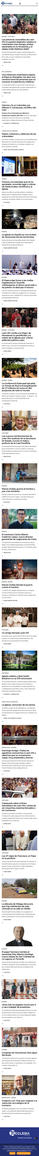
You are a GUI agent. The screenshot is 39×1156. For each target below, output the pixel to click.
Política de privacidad (23, 1153)
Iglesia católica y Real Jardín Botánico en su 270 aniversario (17, 677)
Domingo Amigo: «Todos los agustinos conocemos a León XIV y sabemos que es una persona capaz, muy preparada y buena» (19, 754)
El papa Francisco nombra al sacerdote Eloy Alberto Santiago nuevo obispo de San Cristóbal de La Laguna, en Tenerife (18, 955)
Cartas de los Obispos (10, 131)
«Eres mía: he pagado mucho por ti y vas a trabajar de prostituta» (19, 1006)
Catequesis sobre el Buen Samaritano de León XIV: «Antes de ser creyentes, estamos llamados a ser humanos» (19, 807)
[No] (37, 1150)
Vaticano (11, 36)
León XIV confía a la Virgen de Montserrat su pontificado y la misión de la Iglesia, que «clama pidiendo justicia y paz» (17, 336)
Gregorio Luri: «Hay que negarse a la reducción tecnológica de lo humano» (19, 1103)
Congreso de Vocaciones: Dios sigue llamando (19, 1054)
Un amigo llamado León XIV (15, 633)
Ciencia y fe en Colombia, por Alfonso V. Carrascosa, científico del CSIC (19, 107)
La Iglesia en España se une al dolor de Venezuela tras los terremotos (19, 235)
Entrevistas (6, 747)
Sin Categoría (7, 71)
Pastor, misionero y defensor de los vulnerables (19, 135)
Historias (5, 673)
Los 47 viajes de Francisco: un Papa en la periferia (19, 857)
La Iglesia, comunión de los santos (18, 705)
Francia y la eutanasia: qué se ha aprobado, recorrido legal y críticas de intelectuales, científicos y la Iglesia (18, 185)
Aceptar (12, 1153)
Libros (13, 1097)
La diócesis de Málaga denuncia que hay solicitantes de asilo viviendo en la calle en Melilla (17, 906)
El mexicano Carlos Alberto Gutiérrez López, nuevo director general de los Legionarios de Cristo (19, 536)
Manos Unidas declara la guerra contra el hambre (17, 586)
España (4, 36)
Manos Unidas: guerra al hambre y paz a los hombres (18, 490)
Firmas (4, 102)
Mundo (4, 179)
